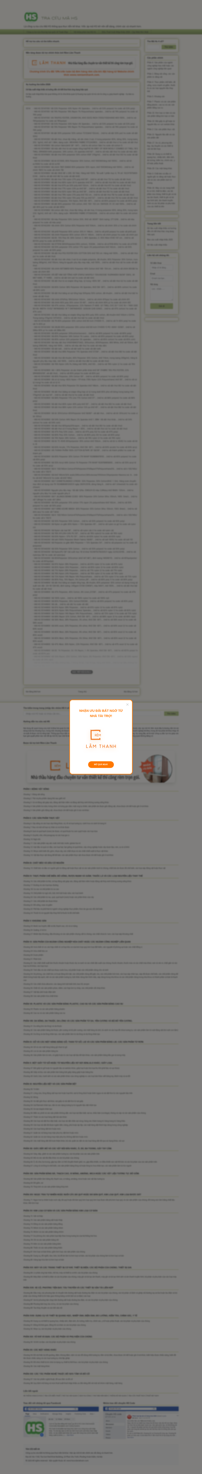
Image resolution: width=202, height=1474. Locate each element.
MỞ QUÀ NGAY (101, 764)
